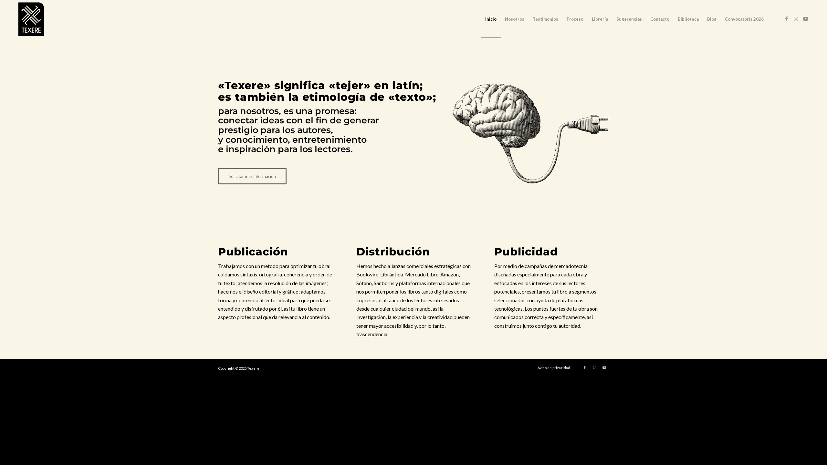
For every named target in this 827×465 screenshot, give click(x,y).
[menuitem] (491, 19)
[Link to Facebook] (786, 19)
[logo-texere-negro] (31, 19)
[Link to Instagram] (796, 19)
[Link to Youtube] (806, 19)
